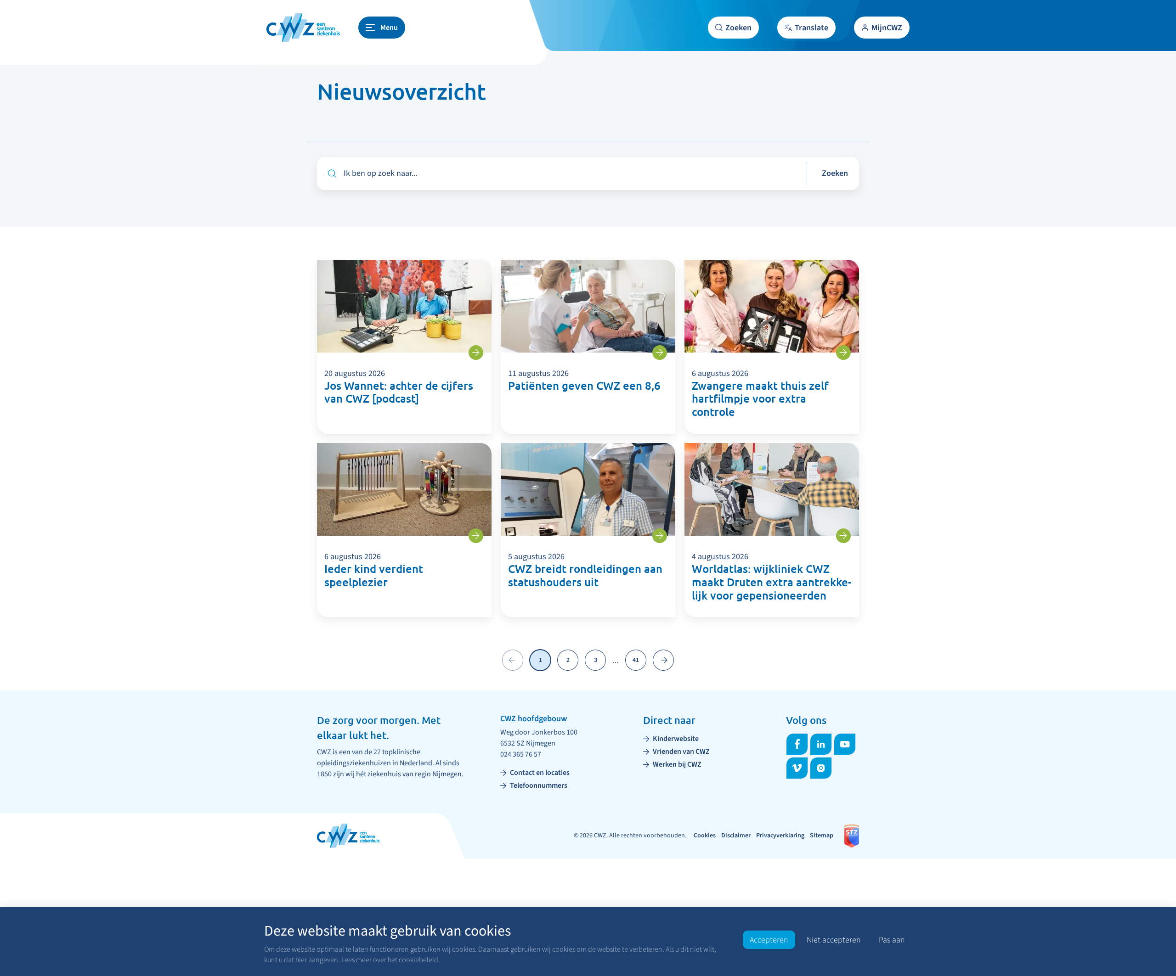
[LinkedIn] (821, 744)
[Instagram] (821, 768)
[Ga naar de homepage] (303, 27)
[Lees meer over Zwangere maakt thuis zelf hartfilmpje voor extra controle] (843, 352)
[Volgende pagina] (663, 660)
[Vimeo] (797, 768)
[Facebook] (797, 744)
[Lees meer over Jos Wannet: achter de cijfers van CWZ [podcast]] (476, 352)
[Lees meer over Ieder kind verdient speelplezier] (476, 535)
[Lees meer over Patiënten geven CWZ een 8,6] (659, 352)
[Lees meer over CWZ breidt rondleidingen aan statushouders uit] (659, 535)
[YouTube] (845, 744)
